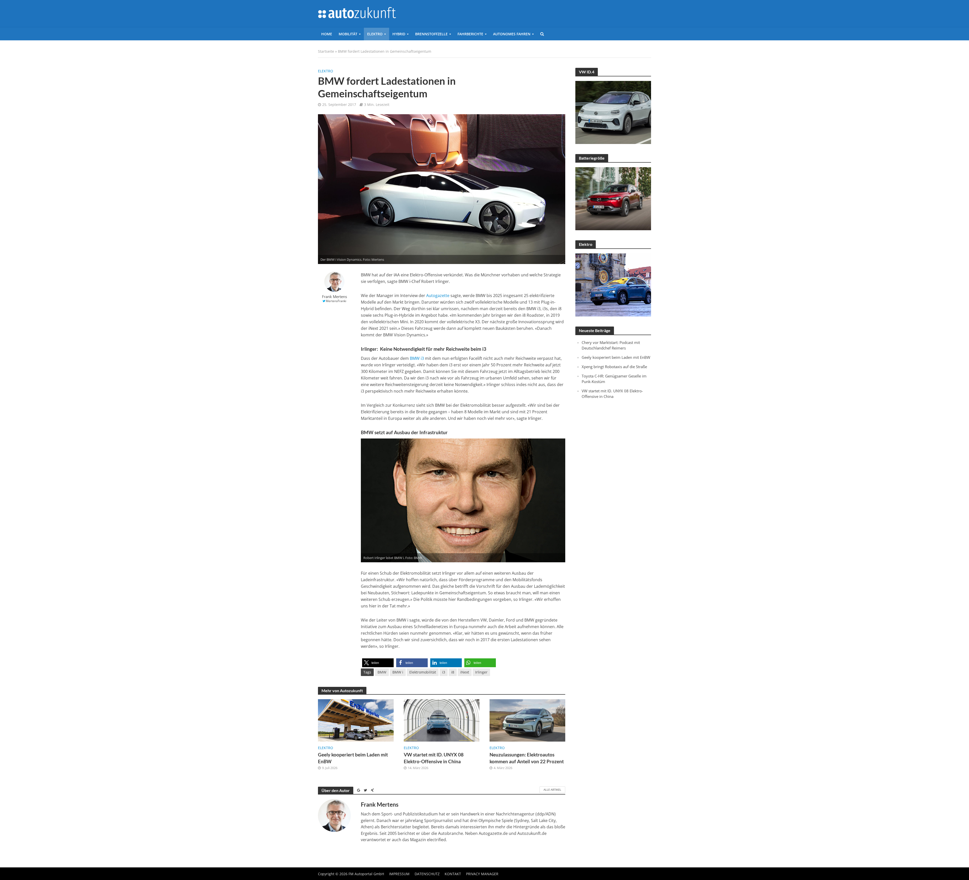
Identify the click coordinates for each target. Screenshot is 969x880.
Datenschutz (427, 873)
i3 (443, 672)
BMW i (397, 672)
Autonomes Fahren (511, 34)
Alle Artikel (552, 789)
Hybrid (398, 34)
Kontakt (453, 873)
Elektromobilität (422, 672)
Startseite (326, 51)
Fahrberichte (470, 34)
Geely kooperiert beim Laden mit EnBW (353, 758)
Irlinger (481, 672)
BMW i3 (417, 358)
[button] (378, 662)
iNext (464, 672)
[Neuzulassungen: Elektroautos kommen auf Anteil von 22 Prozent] (527, 720)
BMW (382, 672)
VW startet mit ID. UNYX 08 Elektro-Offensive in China (434, 758)
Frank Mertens (334, 296)
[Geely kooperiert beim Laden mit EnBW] (356, 720)
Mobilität (348, 34)
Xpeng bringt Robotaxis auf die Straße (614, 366)
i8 (452, 672)
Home (326, 34)
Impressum (399, 873)
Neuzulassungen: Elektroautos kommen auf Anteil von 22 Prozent (527, 758)
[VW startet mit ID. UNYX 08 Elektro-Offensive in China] (441, 720)
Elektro (375, 34)
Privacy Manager (482, 873)
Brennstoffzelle (431, 34)
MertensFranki (336, 301)
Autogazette (437, 295)
